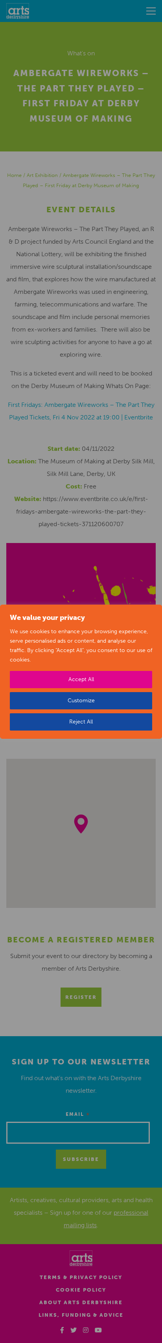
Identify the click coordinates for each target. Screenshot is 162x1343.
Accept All (81, 679)
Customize (81, 700)
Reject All (81, 721)
